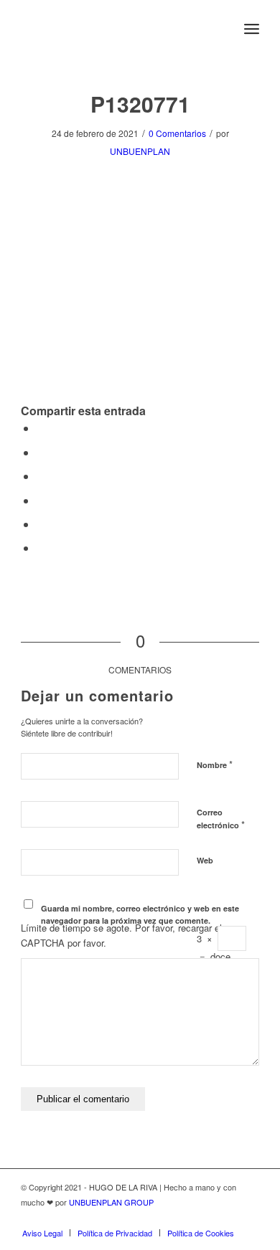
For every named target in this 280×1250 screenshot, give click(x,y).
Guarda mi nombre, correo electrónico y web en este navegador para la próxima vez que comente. (140, 914)
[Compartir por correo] (41, 547)
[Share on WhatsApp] (41, 475)
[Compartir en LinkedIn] (41, 500)
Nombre (215, 764)
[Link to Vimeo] (248, 1217)
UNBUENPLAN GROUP (111, 1202)
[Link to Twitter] (205, 1217)
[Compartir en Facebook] (41, 427)
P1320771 (140, 103)
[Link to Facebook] (227, 1217)
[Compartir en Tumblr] (41, 523)
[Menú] (251, 28)
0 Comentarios (177, 133)
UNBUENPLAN (140, 151)
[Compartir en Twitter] (41, 452)
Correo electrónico (221, 819)
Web (205, 860)
